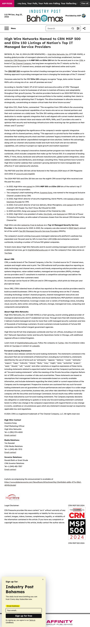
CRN (81, 60)
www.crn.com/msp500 (25, 174)
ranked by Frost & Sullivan (32, 225)
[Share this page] (84, 28)
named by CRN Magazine (15, 60)
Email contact (10, 435)
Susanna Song (46, 193)
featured (61, 214)
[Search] (72, 28)
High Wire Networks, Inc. (58, 54)
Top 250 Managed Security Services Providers (38, 231)
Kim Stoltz (48, 214)
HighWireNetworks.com (38, 250)
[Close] (43, 579)
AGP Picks (7, 3)
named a (71, 199)
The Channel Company (21, 63)
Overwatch (35, 236)
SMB (54, 239)
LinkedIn (36, 346)
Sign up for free (23, 615)
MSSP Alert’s (74, 228)
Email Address (13, 606)
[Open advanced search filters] (78, 28)
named (29, 186)
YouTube (8, 253)
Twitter (61, 343)
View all (84, 3)
